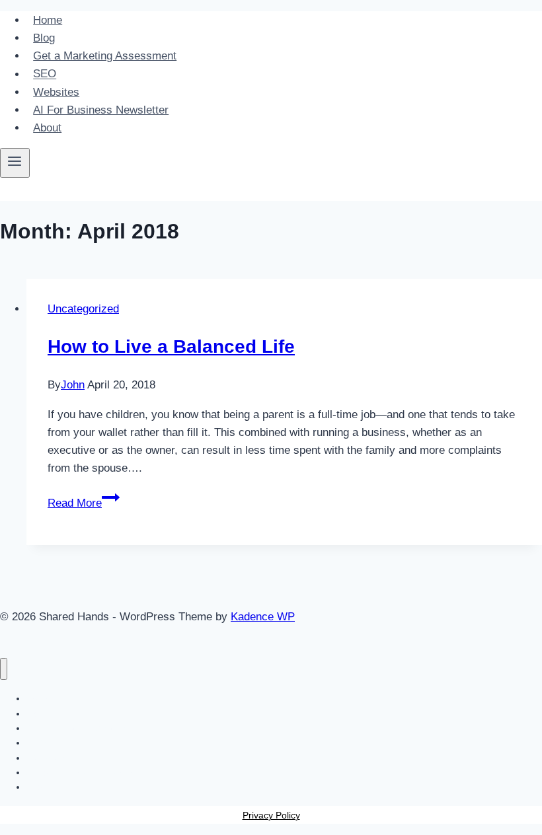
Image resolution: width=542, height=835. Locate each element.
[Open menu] (15, 162)
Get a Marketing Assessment (104, 56)
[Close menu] (3, 669)
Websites (56, 92)
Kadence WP (263, 616)
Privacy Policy (271, 815)
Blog (44, 38)
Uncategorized (83, 309)
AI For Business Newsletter (101, 110)
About (47, 128)
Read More (84, 503)
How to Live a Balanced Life (171, 346)
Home (47, 20)
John (73, 385)
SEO (44, 74)
